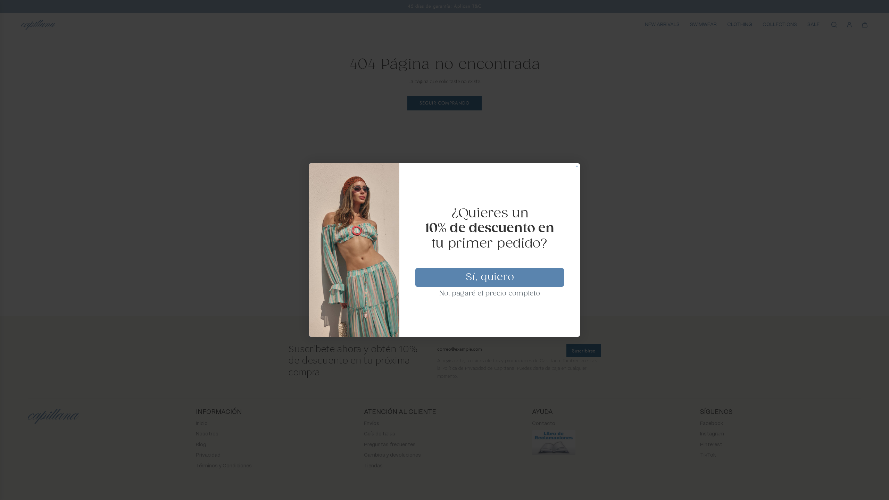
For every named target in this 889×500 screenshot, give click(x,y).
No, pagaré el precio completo (490, 294)
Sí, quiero (490, 277)
